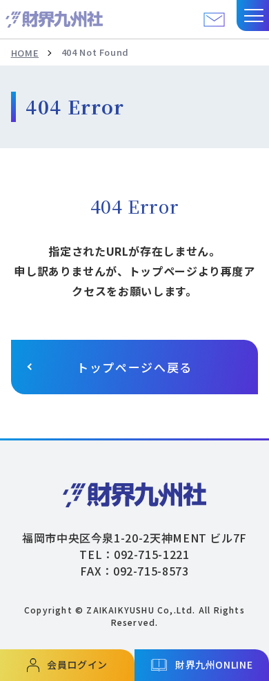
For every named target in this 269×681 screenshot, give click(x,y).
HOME (25, 52)
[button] (253, 15)
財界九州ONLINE (213, 664)
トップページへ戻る (134, 367)
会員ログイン (77, 664)
